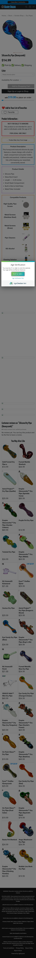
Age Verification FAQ (18, 278)
